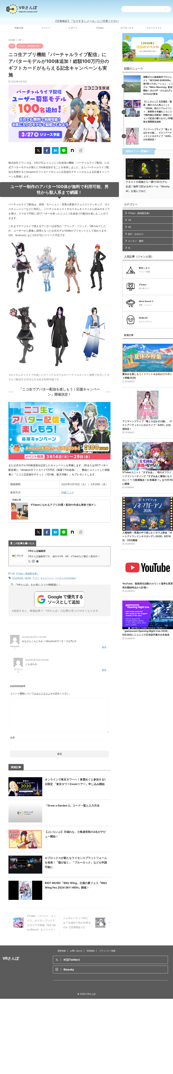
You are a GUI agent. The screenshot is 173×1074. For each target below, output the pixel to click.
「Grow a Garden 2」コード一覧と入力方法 (72, 805)
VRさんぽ (11, 958)
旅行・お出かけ (135, 234)
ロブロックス (127, 27)
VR (13, 573)
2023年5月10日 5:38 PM (36, 660)
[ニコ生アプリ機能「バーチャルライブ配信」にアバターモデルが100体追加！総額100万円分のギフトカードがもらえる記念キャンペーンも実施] (55, 150)
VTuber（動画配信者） (27, 573)
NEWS (28, 578)
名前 (12, 737)
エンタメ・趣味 (135, 241)
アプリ (35, 578)
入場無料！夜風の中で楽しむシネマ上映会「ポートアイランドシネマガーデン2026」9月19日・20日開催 (147, 536)
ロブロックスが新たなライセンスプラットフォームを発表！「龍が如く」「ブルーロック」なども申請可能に (76, 862)
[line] (63, 150)
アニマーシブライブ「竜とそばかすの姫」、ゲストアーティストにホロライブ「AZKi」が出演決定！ (147, 425)
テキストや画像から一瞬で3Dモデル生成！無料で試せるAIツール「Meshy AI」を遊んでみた (148, 186)
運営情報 (62, 950)
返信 (104, 647)
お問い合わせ (76, 950)
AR (129, 227)
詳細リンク (67, 492)
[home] (37, 561)
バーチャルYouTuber (65, 578)
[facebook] (46, 150)
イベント (46, 27)
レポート (73, 27)
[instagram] (33, 561)
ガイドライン (43, 693)
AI (129, 247)
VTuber (100, 27)
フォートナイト (154, 27)
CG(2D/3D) (17, 578)
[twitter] (38, 150)
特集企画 (19, 27)
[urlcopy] (80, 150)
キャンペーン (47, 578)
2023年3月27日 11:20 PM (34, 637)
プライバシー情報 (107, 950)
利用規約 (91, 950)
